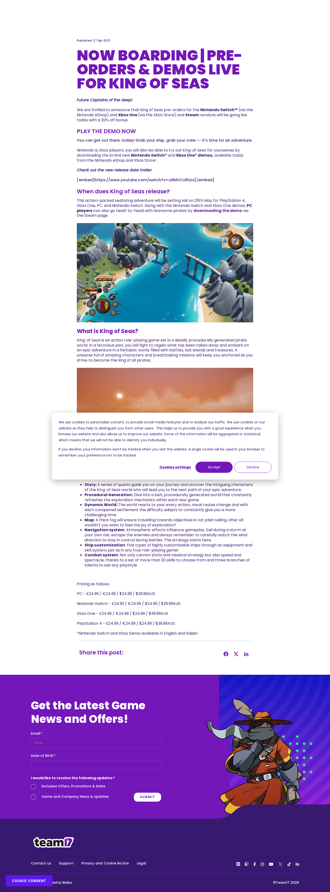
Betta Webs (61, 882)
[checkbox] (96, 793)
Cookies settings (175, 467)
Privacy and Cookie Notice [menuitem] (105, 863)
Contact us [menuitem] (41, 863)
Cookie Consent (29, 880)
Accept (214, 467)
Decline (253, 467)
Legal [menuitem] (141, 863)
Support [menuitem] (66, 863)
